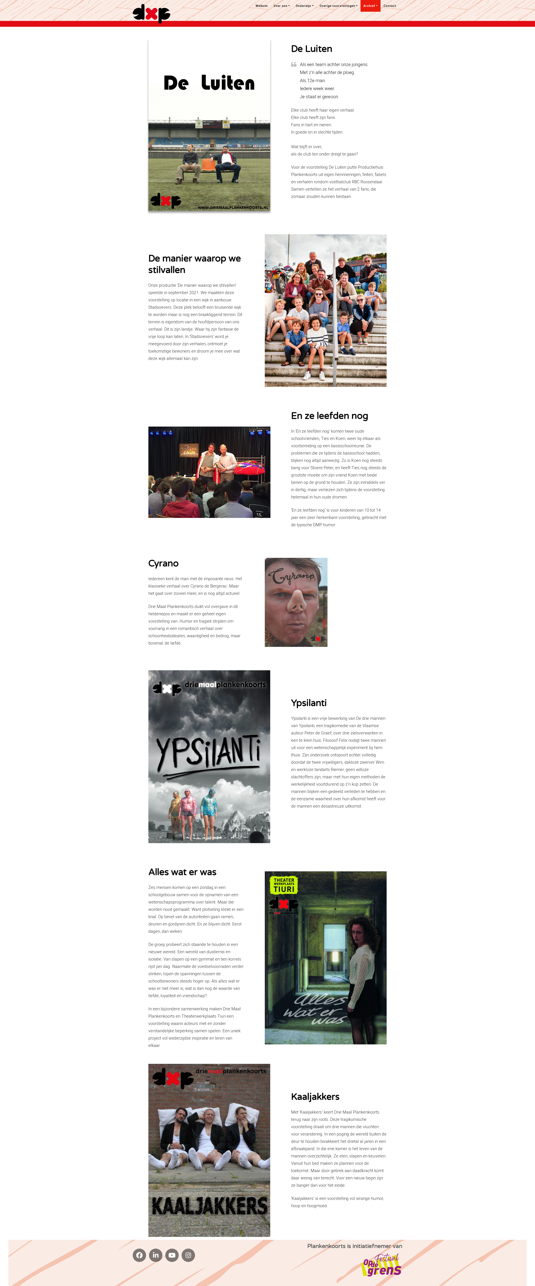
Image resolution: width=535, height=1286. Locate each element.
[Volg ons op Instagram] (188, 1255)
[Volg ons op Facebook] (139, 1255)
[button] (282, 6)
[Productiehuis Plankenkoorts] (151, 13)
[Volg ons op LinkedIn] (155, 1255)
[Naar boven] (524, 1251)
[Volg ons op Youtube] (172, 1255)
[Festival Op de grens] (381, 1264)
